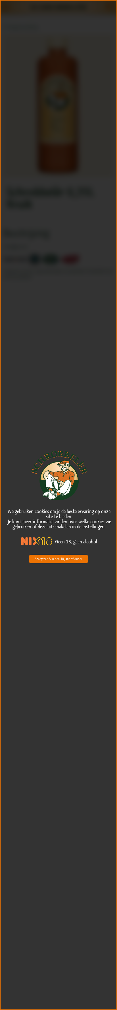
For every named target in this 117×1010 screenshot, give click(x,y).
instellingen (93, 526)
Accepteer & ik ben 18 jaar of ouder (58, 559)
